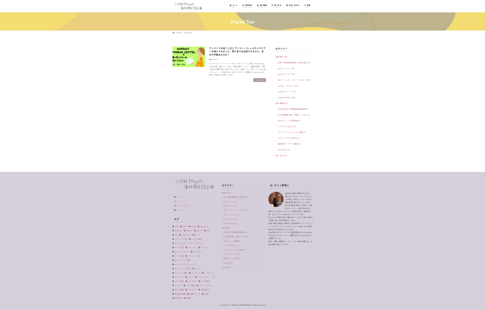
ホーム (178, 197)
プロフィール (181, 210)
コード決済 (179, 256)
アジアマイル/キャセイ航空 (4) (292, 132)
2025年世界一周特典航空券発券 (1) (293, 109)
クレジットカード (182, 251)
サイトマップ (181, 201)
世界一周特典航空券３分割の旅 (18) (294, 62)
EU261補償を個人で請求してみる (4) (294, 114)
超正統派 (178, 298)
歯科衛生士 (205, 289)
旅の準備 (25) (282, 103)
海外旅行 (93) (281, 56)
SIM (176, 235)
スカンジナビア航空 (183, 260)
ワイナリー (192, 289)
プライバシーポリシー (184, 205)
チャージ (198, 268)
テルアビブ (195, 273)
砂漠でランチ (195, 294)
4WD (176, 226)
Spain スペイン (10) (286, 68)
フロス (190, 277)
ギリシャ (204, 247)
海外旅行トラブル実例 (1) (289, 143)
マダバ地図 (179, 281)
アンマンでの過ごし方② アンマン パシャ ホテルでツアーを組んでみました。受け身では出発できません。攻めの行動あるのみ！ (237, 51)
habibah (189, 230)
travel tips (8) (283, 149)
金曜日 (188, 298)
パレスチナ (179, 277)
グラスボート (198, 251)
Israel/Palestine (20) (286, 97)
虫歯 (206, 294)
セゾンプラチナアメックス (185, 264)
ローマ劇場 (179, 289)
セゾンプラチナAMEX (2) (289, 138)
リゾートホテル (205, 285)
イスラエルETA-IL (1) (287, 126)
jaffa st (199, 230)
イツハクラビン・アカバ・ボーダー (189, 243)
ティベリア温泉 (181, 273)
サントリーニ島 (194, 256)
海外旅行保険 (180, 294)
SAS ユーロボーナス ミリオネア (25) (294, 80)
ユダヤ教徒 (205, 281)
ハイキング (208, 273)
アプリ (197, 235)
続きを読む (259, 80)
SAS (208, 230)
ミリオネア (192, 281)
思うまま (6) (281, 155)
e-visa (193, 226)
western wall (186, 235)
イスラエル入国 (181, 239)
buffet (185, 226)
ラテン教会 (190, 285)
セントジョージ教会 (183, 268)
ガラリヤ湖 (179, 247)
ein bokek (178, 230)
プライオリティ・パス (206, 277)
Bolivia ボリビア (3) (286, 74)
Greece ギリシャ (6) (286, 91)
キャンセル (192, 247)
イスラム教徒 (196, 239)
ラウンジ (178, 285)
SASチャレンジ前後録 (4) (289, 120)
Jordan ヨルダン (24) (288, 85)
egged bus (204, 226)
